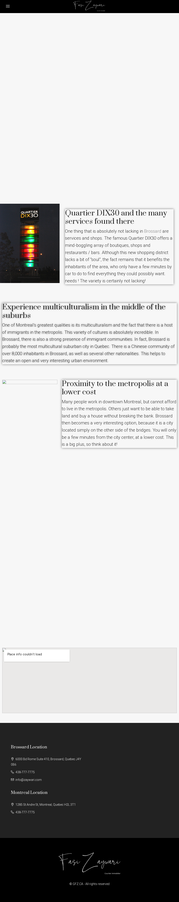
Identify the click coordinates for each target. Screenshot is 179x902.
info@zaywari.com (28, 780)
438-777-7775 (25, 772)
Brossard (152, 231)
